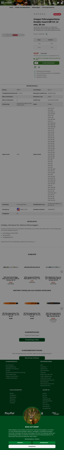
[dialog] (32, 225)
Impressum (37, 438)
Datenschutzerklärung (29, 438)
